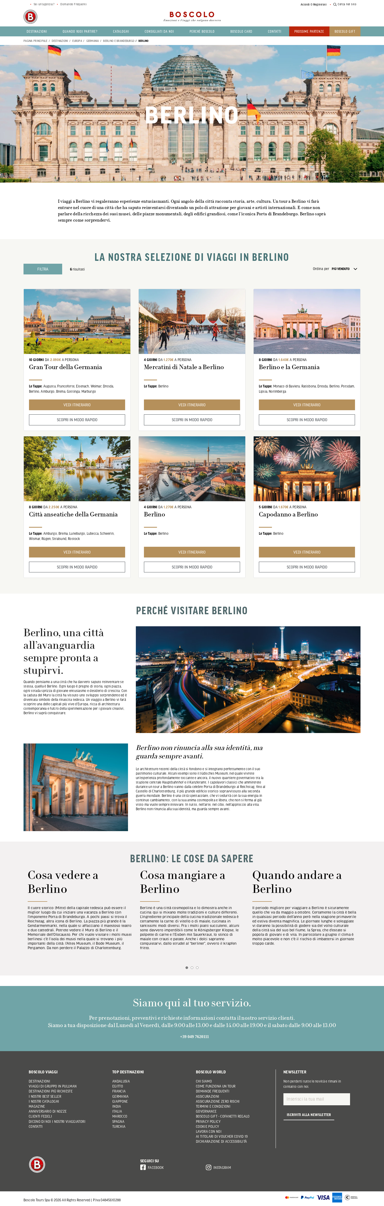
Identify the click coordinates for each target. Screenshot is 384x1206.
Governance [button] (206, 1111)
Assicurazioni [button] (207, 1096)
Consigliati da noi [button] (159, 31)
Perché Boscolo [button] (202, 31)
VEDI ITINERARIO (77, 405)
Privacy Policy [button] (208, 1121)
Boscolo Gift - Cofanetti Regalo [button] (223, 1116)
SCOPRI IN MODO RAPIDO (77, 420)
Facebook (156, 1167)
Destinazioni (60, 40)
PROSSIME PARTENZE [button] (309, 31)
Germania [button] (120, 1096)
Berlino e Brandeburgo (118, 40)
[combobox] (346, 269)
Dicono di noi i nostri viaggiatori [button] (57, 1121)
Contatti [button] (274, 31)
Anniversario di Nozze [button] (48, 1111)
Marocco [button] (119, 1116)
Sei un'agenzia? (44, 4)
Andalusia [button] (121, 1081)
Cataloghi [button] (121, 31)
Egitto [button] (117, 1086)
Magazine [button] (37, 1106)
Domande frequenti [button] (212, 1091)
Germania (92, 40)
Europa (77, 40)
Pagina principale (36, 40)
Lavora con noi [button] (209, 1131)
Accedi (305, 4)
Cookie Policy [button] (207, 1126)
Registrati (320, 4)
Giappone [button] (120, 1101)
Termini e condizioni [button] (213, 1106)
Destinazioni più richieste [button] (51, 1091)
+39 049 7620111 (194, 1036)
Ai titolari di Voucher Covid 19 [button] (222, 1136)
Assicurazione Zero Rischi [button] (218, 1101)
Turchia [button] (118, 1126)
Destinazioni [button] (37, 31)
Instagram (222, 1167)
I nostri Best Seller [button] (45, 1096)
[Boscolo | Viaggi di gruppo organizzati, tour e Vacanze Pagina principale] (30, 17)
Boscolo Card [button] (241, 31)
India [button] (116, 1106)
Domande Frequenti (73, 4)
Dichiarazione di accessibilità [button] (221, 1141)
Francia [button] (119, 1091)
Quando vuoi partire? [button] (80, 31)
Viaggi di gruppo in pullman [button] (53, 1086)
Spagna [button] (118, 1121)
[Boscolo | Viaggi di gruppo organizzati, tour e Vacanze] (192, 17)
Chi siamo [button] (204, 1081)
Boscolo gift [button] (345, 31)
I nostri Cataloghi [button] (44, 1101)
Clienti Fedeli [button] (40, 1116)
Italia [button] (117, 1111)
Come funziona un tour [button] (215, 1086)
